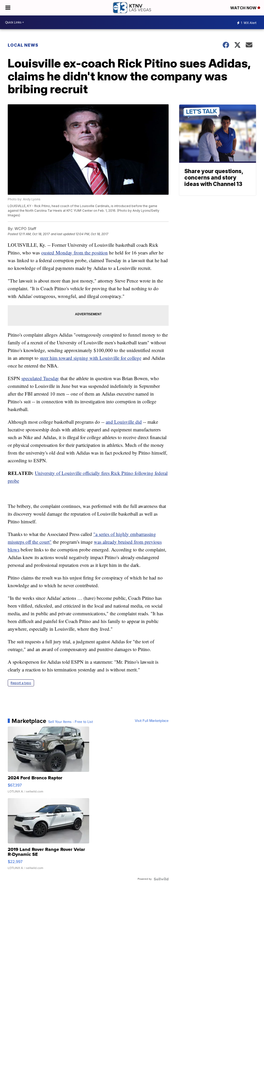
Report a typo (21, 683)
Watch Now (244, 7)
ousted (47, 252)
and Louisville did (124, 422)
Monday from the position (81, 252)
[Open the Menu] (8, 7)
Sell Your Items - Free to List (70, 722)
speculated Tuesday (40, 378)
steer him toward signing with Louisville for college (90, 358)
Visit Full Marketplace (152, 721)
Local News (23, 45)
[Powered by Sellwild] (161, 879)
